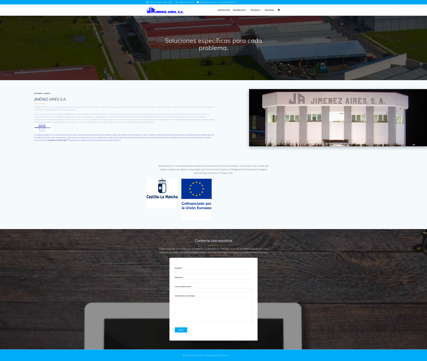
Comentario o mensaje (185, 296)
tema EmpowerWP (236, 355)
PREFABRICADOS (239, 10)
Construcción (223, 10)
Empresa (179, 277)
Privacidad (269, 10)
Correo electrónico (183, 286)
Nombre (179, 268)
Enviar (181, 330)
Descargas (255, 10)
